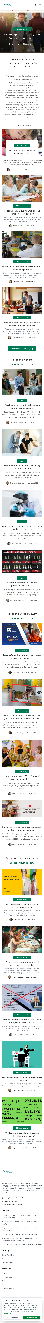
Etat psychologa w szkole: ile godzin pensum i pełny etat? (22, 1244)
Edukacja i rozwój (22, 29)
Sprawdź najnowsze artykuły (22, 349)
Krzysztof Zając (7, 1263)
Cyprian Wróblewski (9, 1255)
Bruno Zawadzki (7, 1259)
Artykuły (6, 1210)
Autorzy (5, 1250)
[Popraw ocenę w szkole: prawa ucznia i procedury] (22, 142)
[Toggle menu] (40, 5)
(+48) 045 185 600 (10, 1201)
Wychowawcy (22, 650)
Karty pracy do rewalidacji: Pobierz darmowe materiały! (21, 1234)
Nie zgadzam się (12, 1317)
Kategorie (6, 1268)
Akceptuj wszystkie (31, 1317)
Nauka (4, 1285)
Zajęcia (4, 1281)
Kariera (22, 400)
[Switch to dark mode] (36, 5)
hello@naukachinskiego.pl (13, 1205)
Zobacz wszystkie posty (22, 364)
